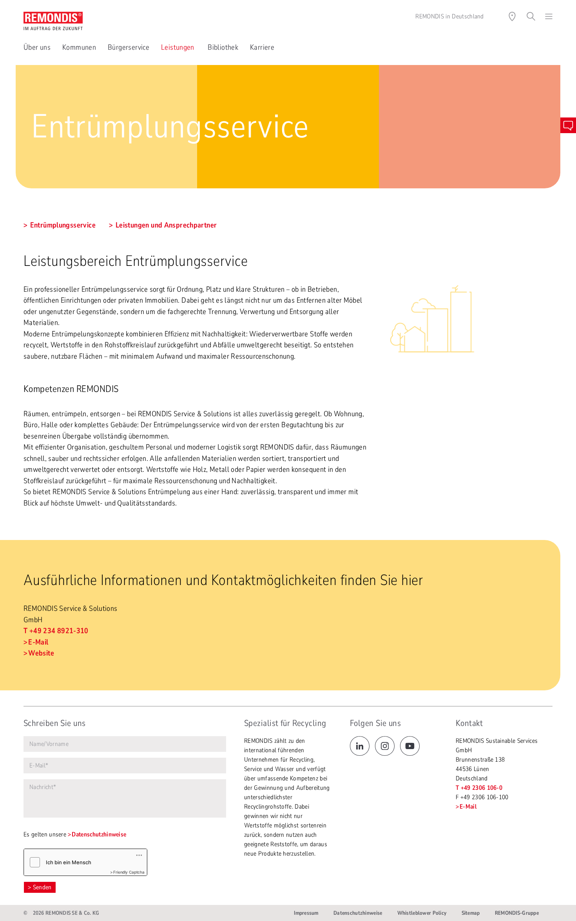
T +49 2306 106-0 (479, 788)
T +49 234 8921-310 (56, 631)
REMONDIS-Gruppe (517, 913)
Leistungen (178, 47)
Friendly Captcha (129, 872)
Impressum (306, 913)
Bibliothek (223, 47)
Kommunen (79, 47)
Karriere (262, 47)
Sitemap (471, 913)
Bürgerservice (128, 47)
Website (41, 653)
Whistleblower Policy (422, 913)
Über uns (37, 47)
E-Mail (38, 642)
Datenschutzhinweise (99, 834)
